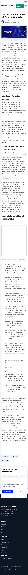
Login (25, 1)
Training (3, 532)
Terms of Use (4, 553)
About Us (3, 539)
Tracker (3, 527)
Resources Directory (6, 558)
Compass (3, 524)
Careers (3, 545)
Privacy (3, 550)
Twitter (6, 456)
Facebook (15, 456)
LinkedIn (6, 460)
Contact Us (4, 547)
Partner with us (5, 542)
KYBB (2, 529)
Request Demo (19, 5)
